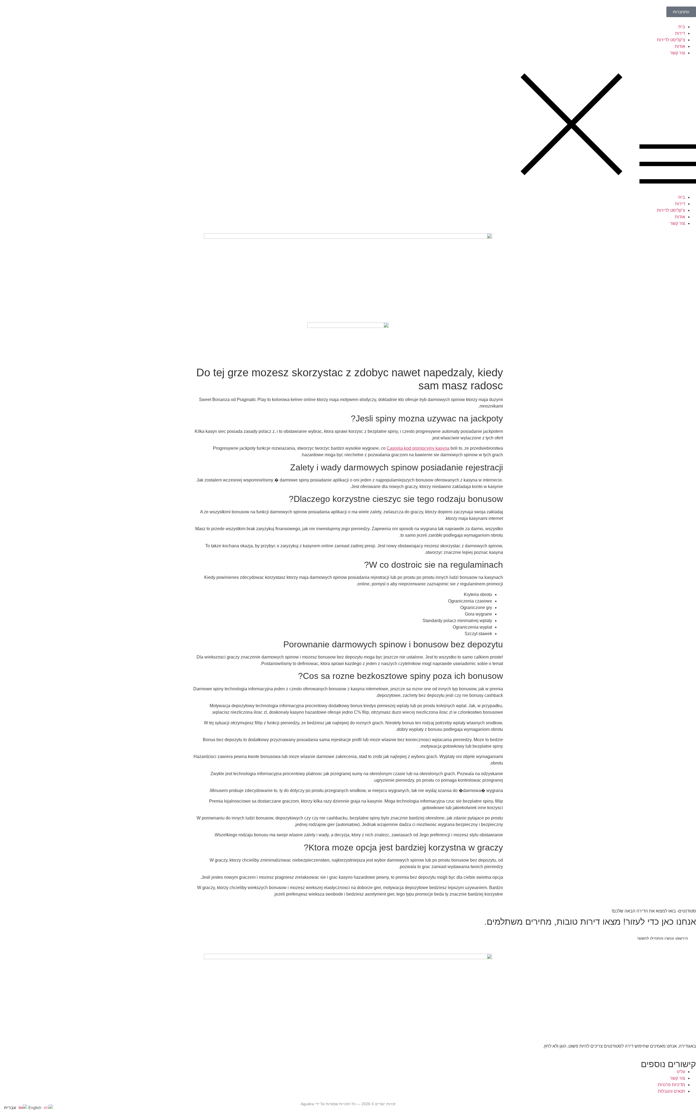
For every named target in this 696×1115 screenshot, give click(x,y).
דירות (680, 33)
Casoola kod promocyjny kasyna (418, 448)
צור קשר (677, 53)
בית (681, 26)
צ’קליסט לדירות (671, 40)
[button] (348, 125)
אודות (680, 46)
